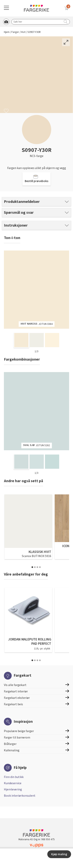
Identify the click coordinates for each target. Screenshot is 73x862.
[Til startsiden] (36, 8)
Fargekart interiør (16, 691)
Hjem (7, 32)
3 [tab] (37, 567)
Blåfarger (10, 744)
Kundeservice (12, 783)
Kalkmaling (11, 750)
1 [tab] (32, 567)
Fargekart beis (13, 704)
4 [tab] (40, 567)
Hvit (23, 32)
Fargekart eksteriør (17, 698)
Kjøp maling (59, 854)
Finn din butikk (14, 777)
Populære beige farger (19, 731)
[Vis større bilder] (66, 42)
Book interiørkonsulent (19, 796)
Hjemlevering (13, 789)
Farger (15, 32)
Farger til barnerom (17, 737)
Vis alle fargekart (15, 685)
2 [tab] (35, 567)
